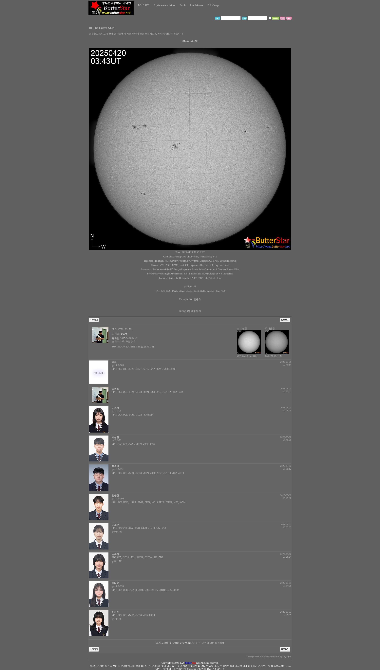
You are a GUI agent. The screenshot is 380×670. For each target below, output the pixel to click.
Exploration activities (164, 5)
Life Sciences (196, 5)
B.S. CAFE (143, 5)
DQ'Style (287, 657)
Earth (183, 5)
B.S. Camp (213, 5)
